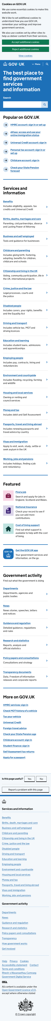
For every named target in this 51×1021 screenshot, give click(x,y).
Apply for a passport (14, 757)
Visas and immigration (15, 441)
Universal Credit (12, 722)
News (6, 605)
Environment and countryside (19, 375)
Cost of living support (28, 525)
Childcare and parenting (16, 250)
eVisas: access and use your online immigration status (25, 134)
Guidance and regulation (17, 623)
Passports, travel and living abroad (22, 424)
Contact (34, 965)
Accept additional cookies (25, 42)
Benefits (8, 201)
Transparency (9, 938)
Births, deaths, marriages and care (22, 218)
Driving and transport (15, 323)
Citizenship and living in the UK (20, 271)
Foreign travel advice (15, 728)
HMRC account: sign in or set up (28, 124)
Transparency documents (17, 672)
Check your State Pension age (19, 734)
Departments (10, 588)
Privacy (14, 961)
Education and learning (16, 340)
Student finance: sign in (16, 745)
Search (7, 97)
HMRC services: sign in (15, 704)
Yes (31, 778)
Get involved (8, 948)
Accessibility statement (14, 965)
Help (4, 961)
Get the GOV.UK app (27, 550)
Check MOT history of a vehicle (20, 710)
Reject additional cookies (25, 49)
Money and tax (11, 410)
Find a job (21, 492)
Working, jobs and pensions (18, 459)
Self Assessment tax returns (18, 751)
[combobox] (22, 104)
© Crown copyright (25, 1014)
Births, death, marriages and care (20, 822)
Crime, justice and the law (17, 288)
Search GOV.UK (44, 104)
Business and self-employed (18, 236)
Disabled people (12, 305)
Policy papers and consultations (21, 657)
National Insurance (26, 507)
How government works (14, 943)
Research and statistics (16, 640)
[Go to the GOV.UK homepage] (13, 64)
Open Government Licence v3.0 (19, 989)
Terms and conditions (13, 968)
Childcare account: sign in (24, 160)
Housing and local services (18, 392)
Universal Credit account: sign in (28, 142)
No (43, 778)
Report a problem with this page (25, 789)
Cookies (24, 961)
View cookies (25, 55)
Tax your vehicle (12, 716)
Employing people (13, 357)
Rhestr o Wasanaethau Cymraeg (19, 972)
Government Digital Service (16, 976)
